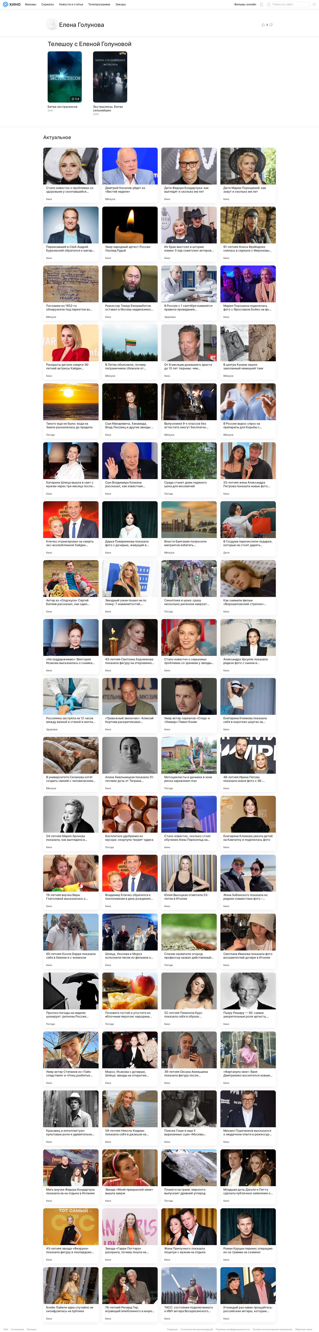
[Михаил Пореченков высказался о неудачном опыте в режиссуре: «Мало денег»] (248, 1118)
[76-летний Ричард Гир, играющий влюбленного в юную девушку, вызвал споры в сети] (130, 1294)
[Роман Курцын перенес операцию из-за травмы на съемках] (248, 1236)
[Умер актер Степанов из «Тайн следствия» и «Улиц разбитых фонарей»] (71, 1059)
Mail (6, 1329)
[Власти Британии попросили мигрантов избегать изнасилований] (189, 528)
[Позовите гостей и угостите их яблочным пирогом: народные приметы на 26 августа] (130, 1000)
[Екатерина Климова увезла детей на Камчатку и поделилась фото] (248, 823)
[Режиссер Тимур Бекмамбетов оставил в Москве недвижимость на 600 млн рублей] (130, 293)
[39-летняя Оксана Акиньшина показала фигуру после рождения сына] (189, 1059)
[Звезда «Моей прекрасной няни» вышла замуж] (130, 1177)
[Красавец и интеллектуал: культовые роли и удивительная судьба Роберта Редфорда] (71, 1118)
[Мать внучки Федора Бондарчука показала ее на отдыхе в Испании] (71, 1177)
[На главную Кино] (14, 4)
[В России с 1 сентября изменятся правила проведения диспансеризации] (189, 293)
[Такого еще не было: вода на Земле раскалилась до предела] (71, 411)
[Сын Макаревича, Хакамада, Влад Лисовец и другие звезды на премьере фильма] (130, 411)
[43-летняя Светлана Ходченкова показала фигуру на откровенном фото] (130, 646)
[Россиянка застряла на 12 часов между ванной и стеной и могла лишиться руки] (71, 705)
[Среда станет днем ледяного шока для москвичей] (189, 470)
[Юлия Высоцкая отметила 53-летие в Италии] (189, 882)
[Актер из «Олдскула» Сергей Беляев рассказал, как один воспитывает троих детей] (71, 587)
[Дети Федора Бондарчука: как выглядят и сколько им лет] (189, 175)
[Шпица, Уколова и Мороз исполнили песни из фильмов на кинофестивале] (130, 941)
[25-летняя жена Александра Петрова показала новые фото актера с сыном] (248, 470)
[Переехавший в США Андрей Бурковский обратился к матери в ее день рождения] (71, 234)
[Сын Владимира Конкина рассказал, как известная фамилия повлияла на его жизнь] (130, 470)
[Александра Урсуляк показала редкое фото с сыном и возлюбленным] (248, 646)
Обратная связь (303, 1329)
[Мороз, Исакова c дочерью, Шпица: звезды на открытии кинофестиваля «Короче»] (130, 1059)
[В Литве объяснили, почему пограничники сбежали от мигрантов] (130, 352)
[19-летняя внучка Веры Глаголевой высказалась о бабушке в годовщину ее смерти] (71, 882)
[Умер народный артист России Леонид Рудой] (130, 234)
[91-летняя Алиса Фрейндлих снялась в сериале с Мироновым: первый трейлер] (248, 234)
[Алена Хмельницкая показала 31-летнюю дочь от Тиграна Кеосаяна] (130, 764)
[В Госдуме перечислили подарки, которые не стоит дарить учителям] (248, 528)
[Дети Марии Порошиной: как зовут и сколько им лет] (248, 175)
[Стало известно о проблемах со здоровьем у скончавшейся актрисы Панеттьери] (71, 175)
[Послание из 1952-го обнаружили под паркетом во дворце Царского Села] (71, 293)
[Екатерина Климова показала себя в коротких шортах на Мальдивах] (248, 705)
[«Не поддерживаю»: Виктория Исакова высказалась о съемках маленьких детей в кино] (71, 646)
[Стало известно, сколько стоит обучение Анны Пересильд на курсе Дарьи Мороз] (189, 823)
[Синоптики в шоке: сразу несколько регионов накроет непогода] (189, 587)
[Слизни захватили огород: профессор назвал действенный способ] (189, 941)
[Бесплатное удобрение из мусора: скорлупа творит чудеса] (130, 823)
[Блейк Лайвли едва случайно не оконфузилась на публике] (71, 1294)
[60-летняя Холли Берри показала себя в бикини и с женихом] (71, 941)
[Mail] (5, 4)
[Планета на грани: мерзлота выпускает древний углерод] (189, 1177)
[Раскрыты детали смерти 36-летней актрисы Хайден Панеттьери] (71, 352)
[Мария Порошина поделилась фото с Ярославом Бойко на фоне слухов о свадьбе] (248, 293)
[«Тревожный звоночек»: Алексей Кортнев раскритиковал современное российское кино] (130, 705)
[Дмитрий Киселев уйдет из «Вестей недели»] (130, 175)
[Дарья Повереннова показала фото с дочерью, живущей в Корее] (130, 528)
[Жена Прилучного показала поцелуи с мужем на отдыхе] (189, 1236)
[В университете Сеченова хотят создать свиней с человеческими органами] (71, 764)
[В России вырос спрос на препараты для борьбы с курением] (248, 411)
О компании (17, 1329)
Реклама (31, 1329)
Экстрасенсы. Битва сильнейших (108, 108)
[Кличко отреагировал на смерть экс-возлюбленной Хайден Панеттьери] (71, 528)
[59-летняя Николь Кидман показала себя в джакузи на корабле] (130, 1118)
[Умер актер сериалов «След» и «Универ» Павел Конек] (189, 705)
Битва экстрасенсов (62, 106)
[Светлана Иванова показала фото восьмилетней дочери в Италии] (248, 941)
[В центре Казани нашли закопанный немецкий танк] (248, 352)
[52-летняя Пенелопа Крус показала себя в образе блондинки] (189, 1000)
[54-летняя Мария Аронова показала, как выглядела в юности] (71, 823)
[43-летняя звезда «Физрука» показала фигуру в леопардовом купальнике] (71, 1236)
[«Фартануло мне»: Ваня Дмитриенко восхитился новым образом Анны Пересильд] (248, 1059)
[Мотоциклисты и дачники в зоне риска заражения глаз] (189, 764)
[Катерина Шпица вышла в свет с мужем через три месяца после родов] (71, 470)
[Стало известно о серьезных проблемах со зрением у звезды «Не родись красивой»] (189, 646)
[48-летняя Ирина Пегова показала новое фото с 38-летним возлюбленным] (248, 764)
